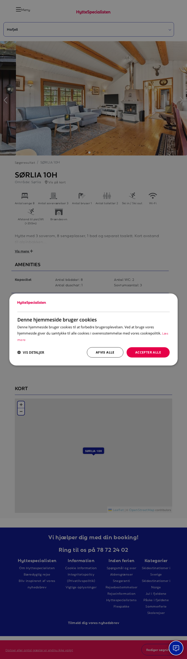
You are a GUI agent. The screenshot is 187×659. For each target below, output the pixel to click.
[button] (30, 352)
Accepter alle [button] (148, 352)
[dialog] (93, 330)
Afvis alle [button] (105, 352)
